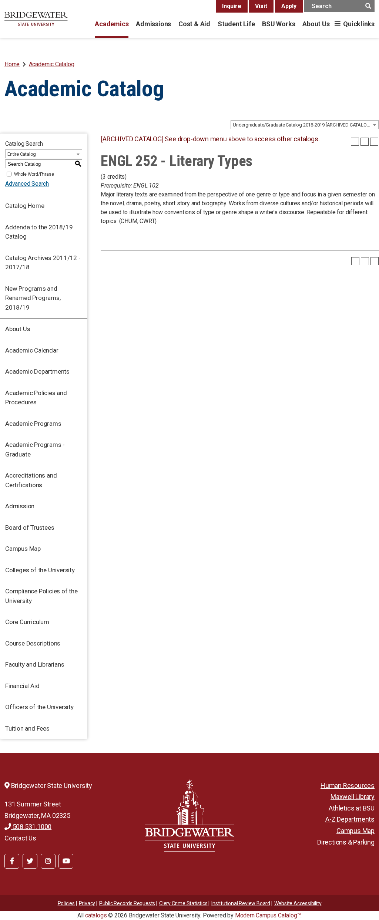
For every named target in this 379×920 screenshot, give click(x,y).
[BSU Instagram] (48, 861)
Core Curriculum (27, 622)
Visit (261, 6)
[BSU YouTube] (65, 861)
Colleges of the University (40, 570)
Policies (66, 903)
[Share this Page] (355, 142)
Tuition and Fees (27, 728)
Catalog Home (24, 205)
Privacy (87, 903)
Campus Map (23, 548)
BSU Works (278, 24)
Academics (111, 24)
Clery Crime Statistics (183, 903)
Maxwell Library (353, 797)
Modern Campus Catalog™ (268, 915)
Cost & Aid (194, 24)
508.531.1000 (31, 826)
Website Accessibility (298, 903)
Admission (19, 506)
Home (12, 64)
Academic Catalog (51, 64)
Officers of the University (39, 707)
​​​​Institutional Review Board (240, 903)
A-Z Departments (350, 819)
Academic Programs (33, 423)
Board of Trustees (29, 527)
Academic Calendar (31, 350)
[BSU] (36, 19)
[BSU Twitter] (30, 861)
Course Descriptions (32, 643)
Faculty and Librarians (34, 664)
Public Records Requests (127, 903)
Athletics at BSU (352, 808)
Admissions (153, 24)
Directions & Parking (346, 842)
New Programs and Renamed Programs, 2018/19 (33, 298)
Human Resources (348, 785)
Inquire (231, 6)
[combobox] (305, 124)
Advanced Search (27, 183)
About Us (315, 24)
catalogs (96, 915)
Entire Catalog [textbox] (21, 154)
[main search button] (368, 6)
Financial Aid (22, 686)
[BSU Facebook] (11, 861)
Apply (288, 6)
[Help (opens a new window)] (374, 142)
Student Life (236, 24)
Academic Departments (37, 371)
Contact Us (20, 838)
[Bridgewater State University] (189, 815)
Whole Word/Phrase (34, 174)
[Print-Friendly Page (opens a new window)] (364, 142)
